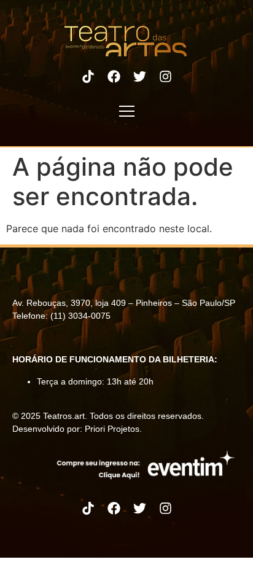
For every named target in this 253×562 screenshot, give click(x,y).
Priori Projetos (112, 429)
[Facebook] (113, 76)
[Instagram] (165, 76)
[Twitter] (139, 76)
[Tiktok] (88, 76)
